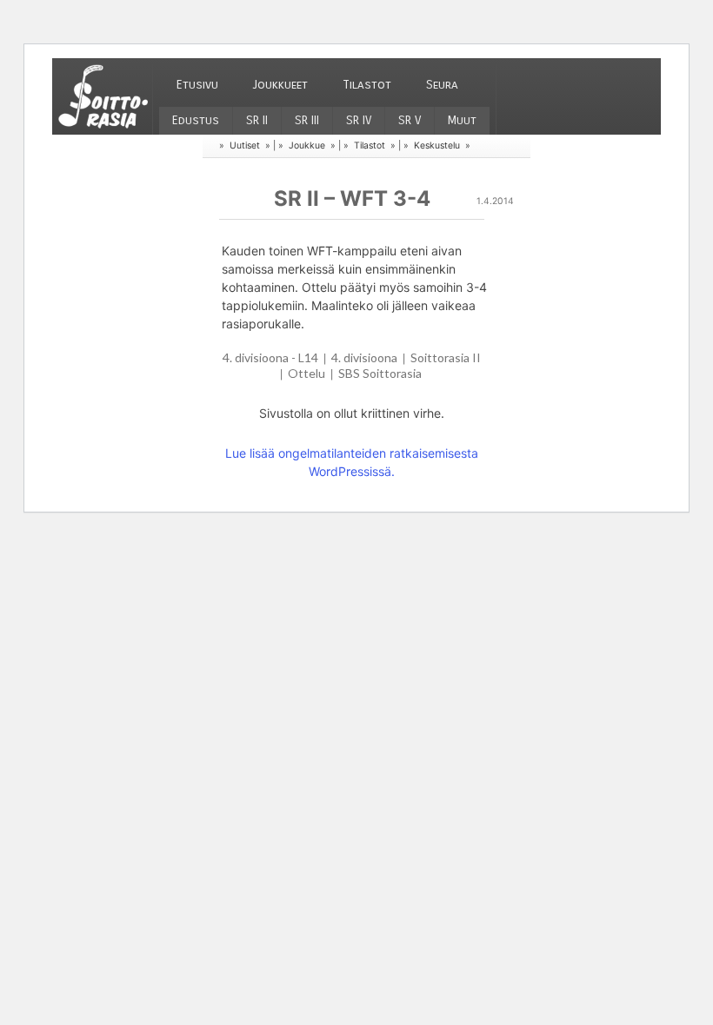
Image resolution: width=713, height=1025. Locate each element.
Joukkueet (280, 84)
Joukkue (307, 145)
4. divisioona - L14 (270, 357)
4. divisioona (364, 357)
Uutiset (245, 145)
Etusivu (197, 84)
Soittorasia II (445, 357)
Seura (442, 84)
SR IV (358, 120)
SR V (409, 120)
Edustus (195, 120)
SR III (307, 120)
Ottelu (306, 373)
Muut (462, 120)
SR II (257, 120)
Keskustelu (437, 145)
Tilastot (367, 84)
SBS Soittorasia (380, 373)
